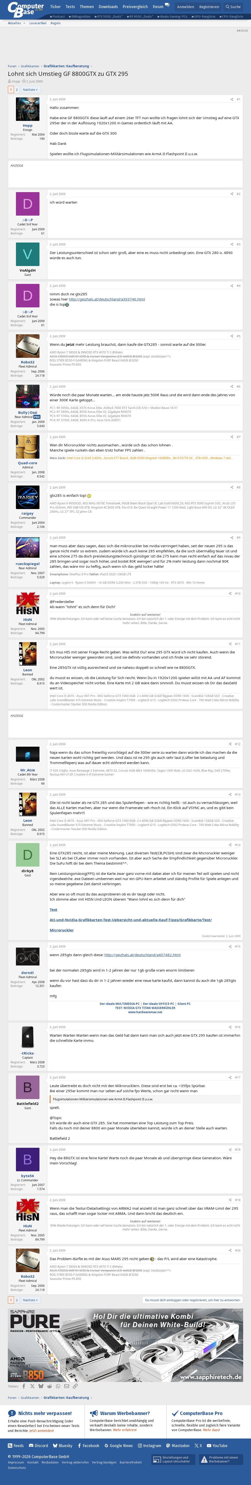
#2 (238, 194)
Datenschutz (17, 1468)
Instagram (152, 1445)
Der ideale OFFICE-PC (158, 1004)
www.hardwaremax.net (145, 1012)
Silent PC (184, 1004)
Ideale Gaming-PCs (174, 16)
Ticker (55, 6)
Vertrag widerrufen (75, 1462)
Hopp (16, 81)
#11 (237, 644)
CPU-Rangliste (232, 16)
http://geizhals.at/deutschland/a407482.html (142, 954)
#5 (238, 336)
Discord (41, 1445)
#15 (237, 946)
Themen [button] (87, 6)
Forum (158, 6)
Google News (121, 1445)
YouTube (220, 1445)
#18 (237, 1150)
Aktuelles (14, 23)
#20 (237, 1250)
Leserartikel (38, 23)
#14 (237, 845)
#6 (238, 386)
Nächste (29, 89)
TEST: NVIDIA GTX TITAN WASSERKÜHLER (145, 1008)
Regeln (55, 23)
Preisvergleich (135, 6)
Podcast (58, 16)
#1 (238, 99)
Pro (37, 417)
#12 (237, 744)
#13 (237, 794)
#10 (237, 594)
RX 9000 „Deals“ (141, 16)
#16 (237, 1027)
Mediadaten (50, 1462)
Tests (70, 6)
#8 (238, 487)
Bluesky (65, 1445)
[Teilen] (232, 99)
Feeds (18, 1445)
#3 (238, 244)
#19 (237, 1200)
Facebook (91, 1445)
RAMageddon (80, 16)
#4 (238, 286)
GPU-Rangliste (204, 16)
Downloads (108, 6)
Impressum (16, 1462)
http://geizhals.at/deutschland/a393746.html (107, 299)
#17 (237, 1077)
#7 (238, 437)
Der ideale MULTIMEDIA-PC (120, 1004)
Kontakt (32, 1462)
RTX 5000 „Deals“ (110, 16)
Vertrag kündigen (104, 1462)
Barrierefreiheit (131, 1462)
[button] (24, 23)
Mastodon (180, 1445)
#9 (238, 537)
